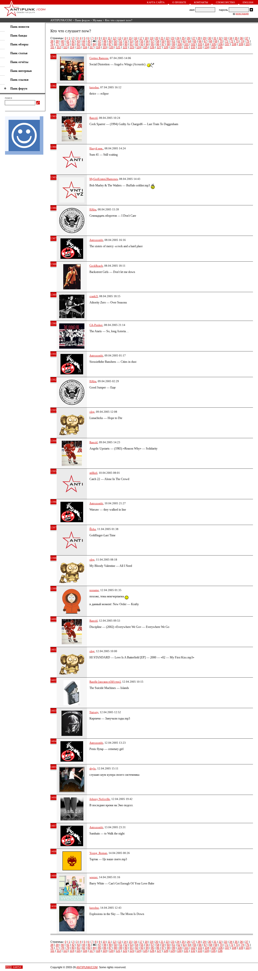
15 (130, 38)
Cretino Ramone (98, 58)
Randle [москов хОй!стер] (105, 681)
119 (105, 47)
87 (110, 44)
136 (220, 47)
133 (200, 47)
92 (136, 44)
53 (131, 41)
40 (62, 41)
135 (213, 47)
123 (132, 47)
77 (57, 44)
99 (173, 44)
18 (146, 38)
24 (177, 38)
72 (231, 41)
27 (193, 38)
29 (204, 38)
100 (179, 44)
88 (115, 44)
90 (125, 44)
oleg (91, 411)
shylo (92, 768)
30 (209, 38)
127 (159, 47)
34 (230, 38)
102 (193, 44)
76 (51, 44)
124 (138, 47)
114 (72, 47)
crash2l (93, 296)
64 (189, 41)
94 (147, 44)
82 (83, 44)
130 (179, 47)
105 (213, 44)
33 (225, 38)
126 (152, 47)
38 (51, 41)
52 (125, 41)
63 (184, 41)
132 (193, 47)
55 (141, 41)
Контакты (201, 2)
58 (157, 41)
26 (188, 38)
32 (220, 38)
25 (183, 38)
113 (65, 47)
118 (98, 47)
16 (135, 38)
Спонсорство (225, 2)
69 (215, 41)
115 (78, 47)
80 (73, 44)
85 (99, 44)
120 (111, 47)
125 (145, 47)
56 (147, 41)
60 (168, 41)
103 (200, 44)
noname (94, 590)
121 (118, 47)
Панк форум (82, 20)
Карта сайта (156, 2)
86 (104, 44)
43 (78, 41)
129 (172, 47)
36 (241, 38)
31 (214, 38)
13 (119, 38)
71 (226, 41)
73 (237, 41)
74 (242, 41)
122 (125, 47)
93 (141, 44)
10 (104, 38)
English (248, 2)
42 (73, 41)
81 (78, 44)
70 (221, 41)
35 (236, 38)
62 (178, 41)
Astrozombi (96, 239)
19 (151, 38)
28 (199, 38)
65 (194, 41)
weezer (93, 877)
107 (227, 44)
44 (83, 41)
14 (124, 38)
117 (91, 47)
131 (186, 47)
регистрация (242, 13)
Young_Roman (98, 852)
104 (207, 44)
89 (120, 44)
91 (131, 44)
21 (162, 38)
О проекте (179, 2)
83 (88, 44)
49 (110, 41)
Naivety (93, 712)
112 (59, 47)
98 (168, 44)
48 (104, 41)
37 (246, 38)
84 (94, 44)
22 (167, 38)
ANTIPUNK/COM (61, 20)
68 (210, 41)
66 (200, 41)
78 (62, 44)
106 (220, 44)
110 (247, 44)
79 (67, 44)
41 (67, 41)
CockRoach (96, 265)
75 (247, 41)
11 (109, 38)
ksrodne (94, 87)
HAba (92, 209)
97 (163, 44)
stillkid (93, 472)
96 (157, 44)
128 (166, 47)
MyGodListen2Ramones (103, 178)
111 (52, 47)
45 (88, 41)
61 (173, 41)
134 (206, 47)
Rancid (93, 117)
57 (152, 41)
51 (120, 41)
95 (152, 44)
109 (241, 44)
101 (186, 44)
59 (163, 41)
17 (140, 38)
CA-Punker (96, 324)
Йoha (92, 529)
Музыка (97, 20)
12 (114, 38)
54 (136, 41)
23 (172, 38)
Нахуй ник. (96, 148)
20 (156, 38)
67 (205, 41)
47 (99, 41)
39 (57, 41)
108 (234, 44)
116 (85, 47)
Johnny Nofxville (99, 798)
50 (115, 41)
